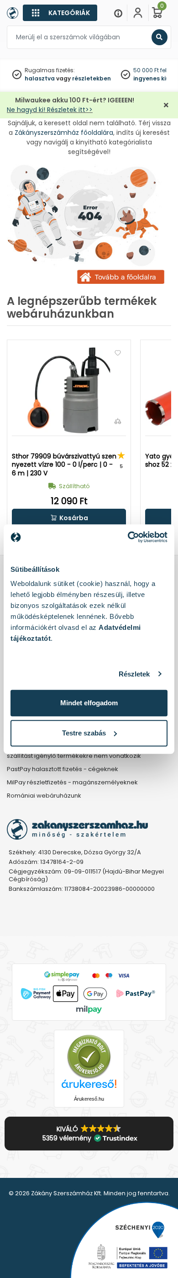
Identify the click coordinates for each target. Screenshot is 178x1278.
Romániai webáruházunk (44, 796)
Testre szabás (84, 733)
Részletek (134, 674)
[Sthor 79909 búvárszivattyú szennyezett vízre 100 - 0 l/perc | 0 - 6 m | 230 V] (69, 390)
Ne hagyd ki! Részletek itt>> (50, 109)
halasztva (40, 78)
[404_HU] (89, 225)
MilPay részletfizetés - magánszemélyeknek (72, 783)
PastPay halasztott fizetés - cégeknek (62, 769)
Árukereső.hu (89, 1099)
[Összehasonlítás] (118, 421)
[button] (69, 518)
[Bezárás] (166, 105)
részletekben (91, 78)
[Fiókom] (138, 13)
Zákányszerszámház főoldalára (64, 132)
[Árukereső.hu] (89, 1056)
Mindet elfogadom (89, 703)
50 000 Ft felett (153, 70)
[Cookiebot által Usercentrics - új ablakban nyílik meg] (128, 537)
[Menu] (118, 13)
